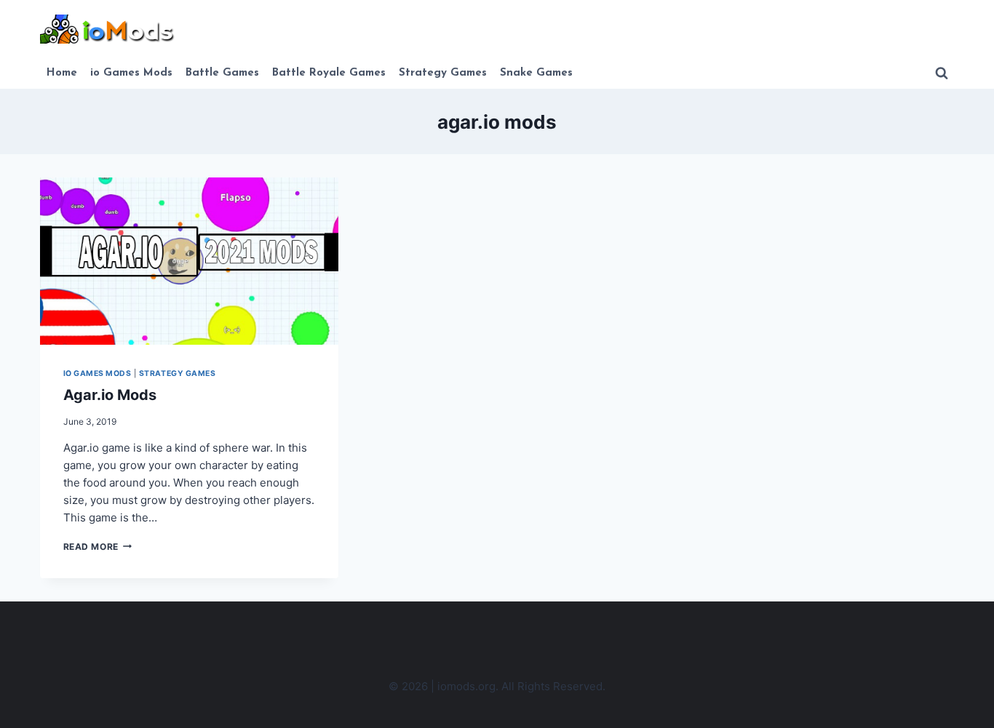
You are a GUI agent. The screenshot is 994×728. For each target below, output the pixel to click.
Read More (97, 546)
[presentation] (189, 261)
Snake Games (536, 73)
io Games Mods (131, 73)
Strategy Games (443, 73)
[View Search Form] (942, 73)
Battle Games (222, 73)
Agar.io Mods (109, 395)
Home (62, 73)
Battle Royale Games (329, 73)
